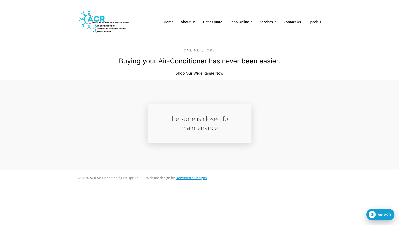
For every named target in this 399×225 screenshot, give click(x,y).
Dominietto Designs (191, 178)
